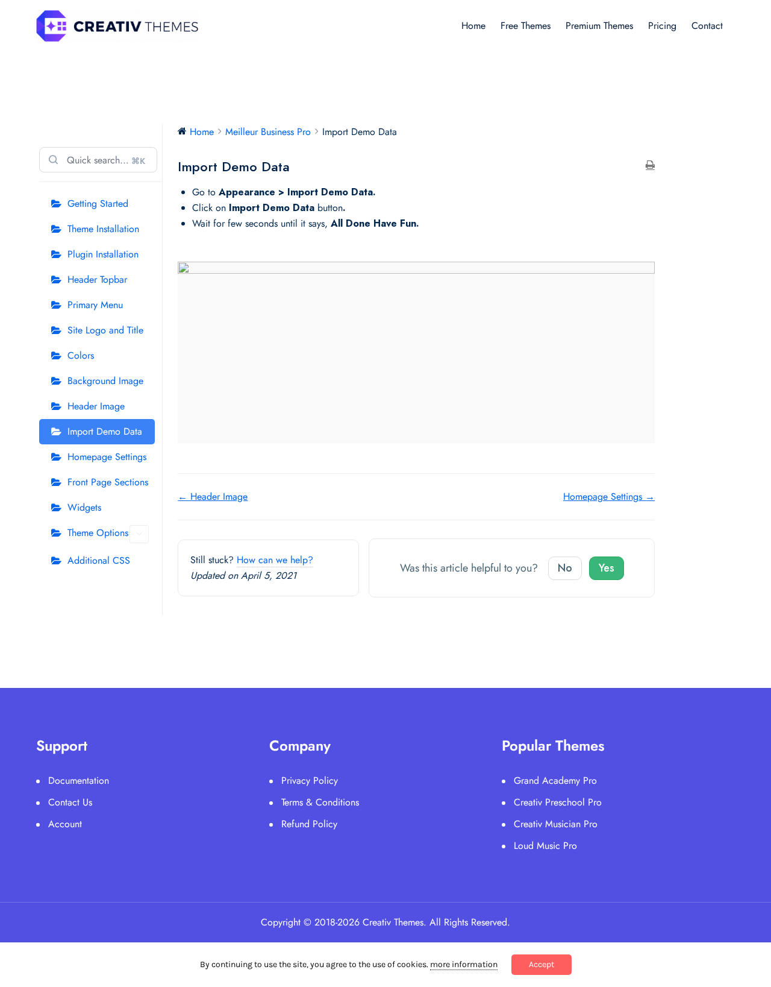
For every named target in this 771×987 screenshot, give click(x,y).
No (565, 568)
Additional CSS (98, 560)
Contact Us (70, 802)
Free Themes (526, 26)
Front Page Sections (107, 482)
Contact (707, 26)
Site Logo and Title (105, 330)
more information (464, 964)
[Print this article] (650, 166)
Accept (541, 964)
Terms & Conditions (320, 802)
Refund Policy (309, 824)
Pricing (662, 26)
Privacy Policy (309, 780)
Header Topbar (97, 279)
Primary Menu (95, 305)
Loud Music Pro (545, 846)
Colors (80, 355)
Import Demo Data (104, 431)
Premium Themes (599, 26)
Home (473, 26)
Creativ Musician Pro (556, 824)
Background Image (105, 381)
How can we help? (275, 560)
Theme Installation (103, 229)
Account (65, 824)
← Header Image (213, 496)
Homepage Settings (106, 457)
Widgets (84, 507)
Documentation (78, 780)
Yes (606, 568)
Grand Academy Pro (555, 780)
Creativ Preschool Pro (558, 802)
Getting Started (97, 203)
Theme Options (97, 533)
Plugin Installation (103, 254)
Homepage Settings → (609, 496)
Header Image (96, 406)
